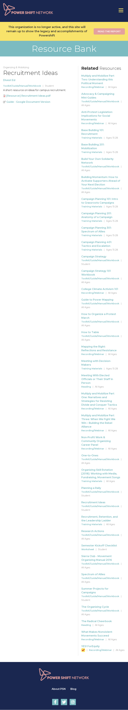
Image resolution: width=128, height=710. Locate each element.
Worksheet (87, 549)
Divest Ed (9, 80)
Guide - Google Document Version (28, 101)
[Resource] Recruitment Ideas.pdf (28, 95)
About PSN (59, 688)
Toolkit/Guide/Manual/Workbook (22, 85)
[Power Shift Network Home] (35, 9)
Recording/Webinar (92, 87)
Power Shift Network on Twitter (64, 702)
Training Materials (91, 137)
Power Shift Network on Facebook (55, 702)
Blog (73, 688)
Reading (86, 386)
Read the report (109, 31)
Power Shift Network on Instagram (73, 702)
